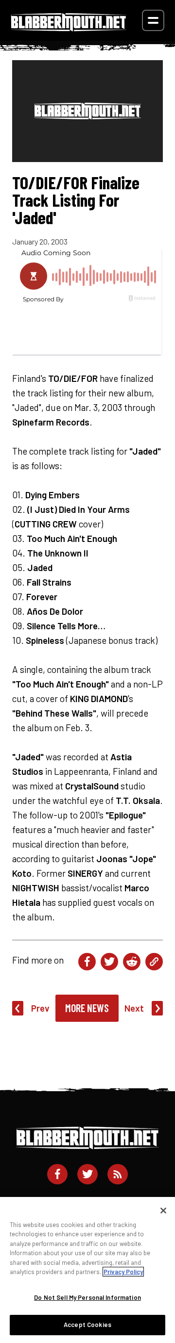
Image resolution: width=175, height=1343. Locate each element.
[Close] (163, 1210)
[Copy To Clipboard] (154, 961)
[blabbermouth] (68, 27)
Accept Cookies (87, 1324)
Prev (40, 1008)
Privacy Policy (123, 1272)
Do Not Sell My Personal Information (87, 1297)
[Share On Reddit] (131, 961)
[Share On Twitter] (109, 961)
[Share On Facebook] (87, 961)
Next (134, 1008)
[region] (87, 1270)
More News (87, 1007)
